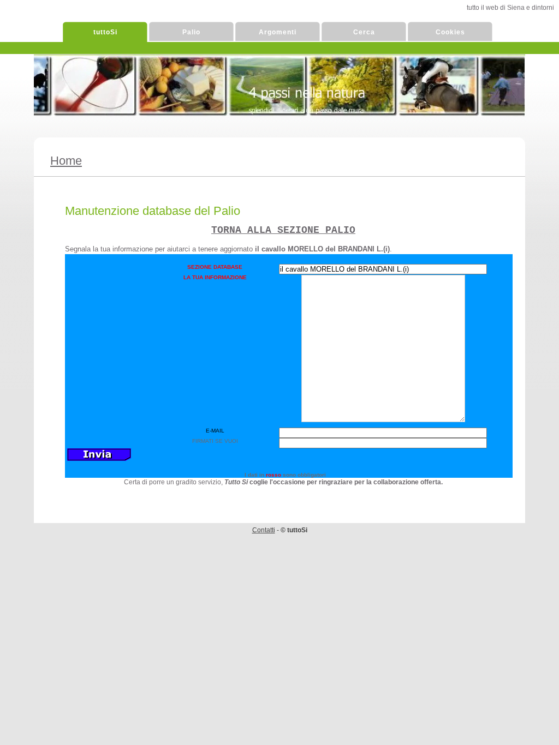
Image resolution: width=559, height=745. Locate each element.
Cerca (364, 32)
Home (66, 160)
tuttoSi (105, 32)
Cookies (450, 32)
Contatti (263, 530)
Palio (191, 32)
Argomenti (277, 32)
